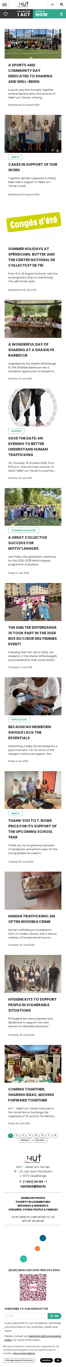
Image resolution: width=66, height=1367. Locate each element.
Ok (57, 1360)
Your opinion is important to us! (33, 1217)
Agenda (16, 431)
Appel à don (19, 719)
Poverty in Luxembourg (33, 1202)
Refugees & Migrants (33, 1206)
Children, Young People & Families (33, 1209)
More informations (24, 1353)
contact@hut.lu (33, 1186)
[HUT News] (23, 7)
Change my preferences (19, 1360)
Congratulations (23, 530)
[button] (5, 4)
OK (57, 1316)
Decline (46, 1360)
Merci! (15, 157)
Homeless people (33, 1198)
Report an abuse (33, 1221)
